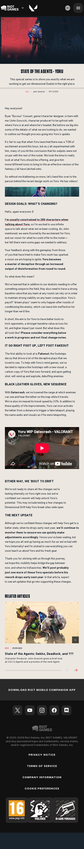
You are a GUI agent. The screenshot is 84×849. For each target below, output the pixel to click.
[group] (42, 633)
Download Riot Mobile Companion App (41, 689)
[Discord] (66, 710)
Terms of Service (42, 766)
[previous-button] (67, 670)
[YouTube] (29, 710)
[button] (27, 91)
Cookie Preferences (42, 788)
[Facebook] (54, 710)
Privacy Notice (42, 754)
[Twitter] (17, 710)
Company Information (42, 777)
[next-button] (76, 670)
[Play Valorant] (33, 8)
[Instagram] (42, 710)
